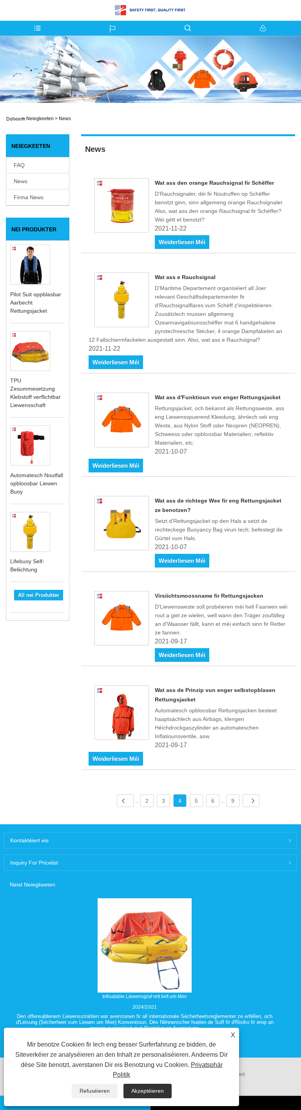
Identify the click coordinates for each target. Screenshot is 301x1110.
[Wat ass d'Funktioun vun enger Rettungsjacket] (121, 421)
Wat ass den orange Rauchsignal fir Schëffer (214, 183)
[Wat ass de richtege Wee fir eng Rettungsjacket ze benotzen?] (121, 524)
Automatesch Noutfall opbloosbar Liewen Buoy (36, 483)
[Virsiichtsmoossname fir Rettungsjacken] (121, 619)
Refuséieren (95, 1091)
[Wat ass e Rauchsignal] (121, 301)
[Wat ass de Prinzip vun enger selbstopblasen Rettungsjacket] (121, 713)
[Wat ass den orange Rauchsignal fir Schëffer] (121, 206)
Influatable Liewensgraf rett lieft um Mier (144, 996)
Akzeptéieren (147, 1091)
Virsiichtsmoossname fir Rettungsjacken (209, 596)
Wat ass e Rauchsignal (185, 277)
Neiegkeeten (40, 118)
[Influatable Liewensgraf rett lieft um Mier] (145, 945)
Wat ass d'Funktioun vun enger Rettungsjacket (218, 397)
